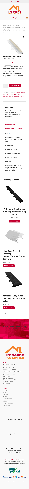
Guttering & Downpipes (9, 373)
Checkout (5, 394)
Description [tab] (8, 102)
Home (4, 25)
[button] (23, 37)
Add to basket (15, 85)
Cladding (9, 25)
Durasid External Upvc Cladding (14, 27)
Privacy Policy (6, 405)
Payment (5, 400)
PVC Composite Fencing (9, 374)
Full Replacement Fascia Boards (11, 371)
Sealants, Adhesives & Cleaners (11, 380)
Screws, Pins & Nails (8, 378)
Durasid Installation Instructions (14, 128)
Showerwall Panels (8, 381)
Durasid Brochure (10, 124)
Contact (17, 1)
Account (12, 1)
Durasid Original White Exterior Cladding (13, 96)
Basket (4, 392)
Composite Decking (8, 366)
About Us (5, 391)
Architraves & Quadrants (9, 364)
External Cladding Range (9, 369)
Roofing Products (8, 376)
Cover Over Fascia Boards (10, 368)
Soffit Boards (6, 383)
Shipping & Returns (8, 398)
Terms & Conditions (8, 403)
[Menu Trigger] (27, 18)
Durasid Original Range (17, 94)
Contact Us (6, 401)
